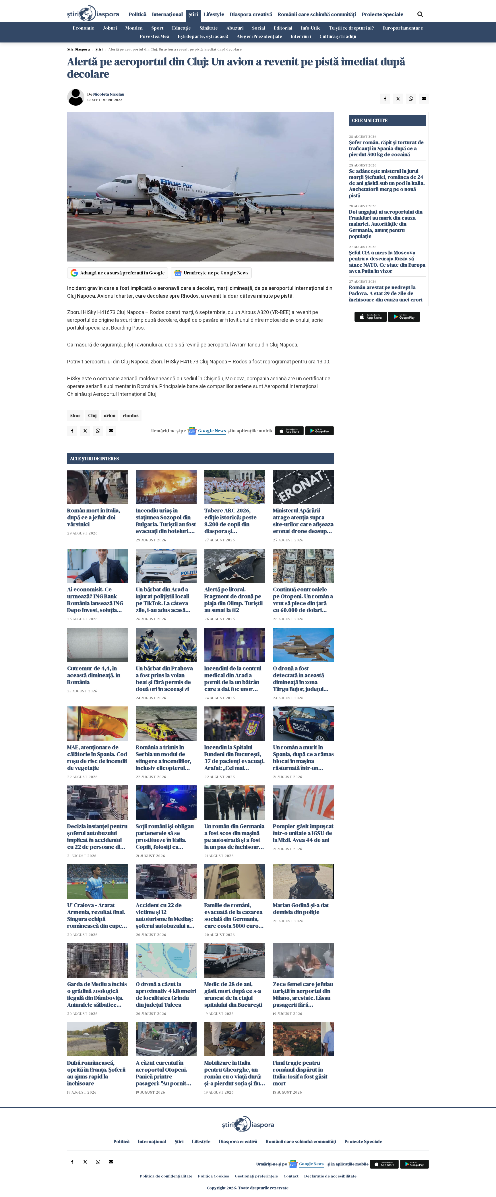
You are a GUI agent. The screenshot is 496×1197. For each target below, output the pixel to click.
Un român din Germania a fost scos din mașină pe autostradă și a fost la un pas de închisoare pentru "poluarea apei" (234, 836)
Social (258, 28)
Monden (134, 28)
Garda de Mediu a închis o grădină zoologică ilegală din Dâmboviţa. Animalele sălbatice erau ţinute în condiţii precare (97, 994)
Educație (181, 28)
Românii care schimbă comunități (317, 14)
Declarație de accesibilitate (330, 1176)
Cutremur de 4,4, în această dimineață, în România (93, 675)
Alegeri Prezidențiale (259, 36)
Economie (83, 28)
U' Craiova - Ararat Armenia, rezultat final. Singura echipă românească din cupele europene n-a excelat (97, 915)
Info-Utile (311, 28)
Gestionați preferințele (256, 1176)
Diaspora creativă (251, 14)
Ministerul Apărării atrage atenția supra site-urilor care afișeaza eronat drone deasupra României (303, 520)
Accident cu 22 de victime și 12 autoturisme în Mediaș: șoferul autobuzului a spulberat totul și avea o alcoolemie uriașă (166, 915)
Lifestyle (214, 14)
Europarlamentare (403, 28)
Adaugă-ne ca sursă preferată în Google (122, 273)
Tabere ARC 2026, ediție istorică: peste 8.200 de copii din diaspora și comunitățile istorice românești (230, 520)
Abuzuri (234, 28)
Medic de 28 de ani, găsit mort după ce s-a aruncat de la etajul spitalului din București (233, 994)
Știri (193, 14)
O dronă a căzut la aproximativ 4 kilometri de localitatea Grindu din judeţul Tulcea (166, 994)
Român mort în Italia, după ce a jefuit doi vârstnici (93, 517)
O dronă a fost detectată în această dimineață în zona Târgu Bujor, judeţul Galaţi (298, 678)
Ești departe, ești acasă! (203, 36)
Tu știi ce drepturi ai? (351, 28)
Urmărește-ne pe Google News (216, 273)
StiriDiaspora (78, 49)
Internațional (167, 14)
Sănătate (208, 28)
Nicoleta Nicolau (108, 94)
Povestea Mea (154, 36)
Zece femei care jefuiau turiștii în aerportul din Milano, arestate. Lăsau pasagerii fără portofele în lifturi (303, 994)
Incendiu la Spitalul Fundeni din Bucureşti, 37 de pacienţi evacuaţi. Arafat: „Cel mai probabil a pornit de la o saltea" (234, 757)
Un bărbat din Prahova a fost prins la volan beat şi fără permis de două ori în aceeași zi (164, 678)
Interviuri (301, 36)
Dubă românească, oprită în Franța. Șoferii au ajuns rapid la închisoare (96, 1073)
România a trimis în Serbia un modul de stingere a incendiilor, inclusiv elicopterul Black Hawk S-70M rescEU (163, 757)
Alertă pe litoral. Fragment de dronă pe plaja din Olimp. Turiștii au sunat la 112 (233, 599)
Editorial (283, 28)
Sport (157, 28)
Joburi (110, 28)
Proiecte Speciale (382, 14)
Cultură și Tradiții (337, 36)
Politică (137, 14)
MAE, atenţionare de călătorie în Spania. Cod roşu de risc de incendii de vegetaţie (97, 757)
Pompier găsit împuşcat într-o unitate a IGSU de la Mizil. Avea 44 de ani (303, 833)
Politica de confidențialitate (166, 1176)
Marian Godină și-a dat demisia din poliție (301, 908)
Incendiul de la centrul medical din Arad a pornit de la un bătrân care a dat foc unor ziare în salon (232, 678)
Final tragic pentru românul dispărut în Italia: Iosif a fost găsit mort (300, 1073)
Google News (212, 430)
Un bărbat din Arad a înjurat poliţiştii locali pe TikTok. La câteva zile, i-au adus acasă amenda (162, 599)
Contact (291, 1176)
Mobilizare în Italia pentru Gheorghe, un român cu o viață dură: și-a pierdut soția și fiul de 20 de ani (232, 1073)
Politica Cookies (213, 1176)
